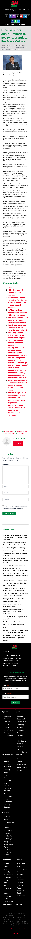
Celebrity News (7, 771)
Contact (5, 652)
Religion (6, 727)
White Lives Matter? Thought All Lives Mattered (15, 292)
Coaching (20, 725)
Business (5, 813)
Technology (8, 839)
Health (19, 762)
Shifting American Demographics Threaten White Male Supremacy (17, 312)
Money (6, 828)
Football (20, 728)
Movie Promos (22, 869)
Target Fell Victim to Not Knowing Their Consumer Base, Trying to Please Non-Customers (15, 537)
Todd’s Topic (8, 736)
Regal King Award (7, 897)
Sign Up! (15, 702)
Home (3, 45)
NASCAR (20, 744)
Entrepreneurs (9, 822)
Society (15, 45)
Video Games (22, 752)
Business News (7, 818)
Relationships (22, 767)
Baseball (20, 716)
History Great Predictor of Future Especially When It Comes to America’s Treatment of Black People (18, 385)
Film (5, 775)
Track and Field (20, 748)
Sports (18, 712)
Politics (6, 724)
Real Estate (8, 836)
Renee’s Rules (9, 730)
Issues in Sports (20, 737)
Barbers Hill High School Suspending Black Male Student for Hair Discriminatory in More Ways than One (17, 398)
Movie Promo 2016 (21, 865)
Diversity (21, 45)
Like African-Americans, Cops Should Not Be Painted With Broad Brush (17, 327)
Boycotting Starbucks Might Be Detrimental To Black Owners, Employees (17, 335)
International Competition (21, 731)
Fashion (20, 759)
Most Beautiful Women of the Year (7, 787)
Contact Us (23, 929)
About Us (19, 860)
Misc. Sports (21, 741)
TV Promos (21, 896)
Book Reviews (8, 869)
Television (7, 810)
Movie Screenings (21, 873)
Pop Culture (8, 796)
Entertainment (7, 755)
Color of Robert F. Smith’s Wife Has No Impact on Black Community (17, 357)
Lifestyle (19, 755)
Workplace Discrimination (9, 843)
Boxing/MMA (21, 722)
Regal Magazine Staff (20, 890)
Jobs (5, 825)
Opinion (8, 45)
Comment (5, 464)
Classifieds (15, 933)
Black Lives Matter (7, 717)
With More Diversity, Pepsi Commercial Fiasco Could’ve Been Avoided (18, 320)
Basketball (21, 719)
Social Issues (8, 902)
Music (6, 794)
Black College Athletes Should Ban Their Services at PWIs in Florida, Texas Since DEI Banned (15, 560)
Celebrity (7, 721)
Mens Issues (21, 765)
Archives (19, 904)
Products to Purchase (8, 832)
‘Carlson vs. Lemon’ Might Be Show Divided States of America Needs (18, 365)
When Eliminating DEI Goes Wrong (13, 548)
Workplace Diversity (7, 848)
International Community (8, 876)
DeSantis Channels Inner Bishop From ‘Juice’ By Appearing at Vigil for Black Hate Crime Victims (14, 583)
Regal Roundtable (8, 800)
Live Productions (8, 779)
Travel (19, 770)
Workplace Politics (7, 853)
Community (6, 860)
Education (7, 872)
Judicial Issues (6, 881)
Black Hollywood (7, 760)
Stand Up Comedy (7, 806)
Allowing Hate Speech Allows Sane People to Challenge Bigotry (16, 350)
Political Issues (6, 865)
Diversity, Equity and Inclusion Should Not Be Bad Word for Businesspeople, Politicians (17, 410)
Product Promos (20, 884)
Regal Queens (7, 904)
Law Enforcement (8, 887)
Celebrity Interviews (7, 765)
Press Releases (20, 878)
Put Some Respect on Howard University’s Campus (16, 342)
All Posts (17, 443)
